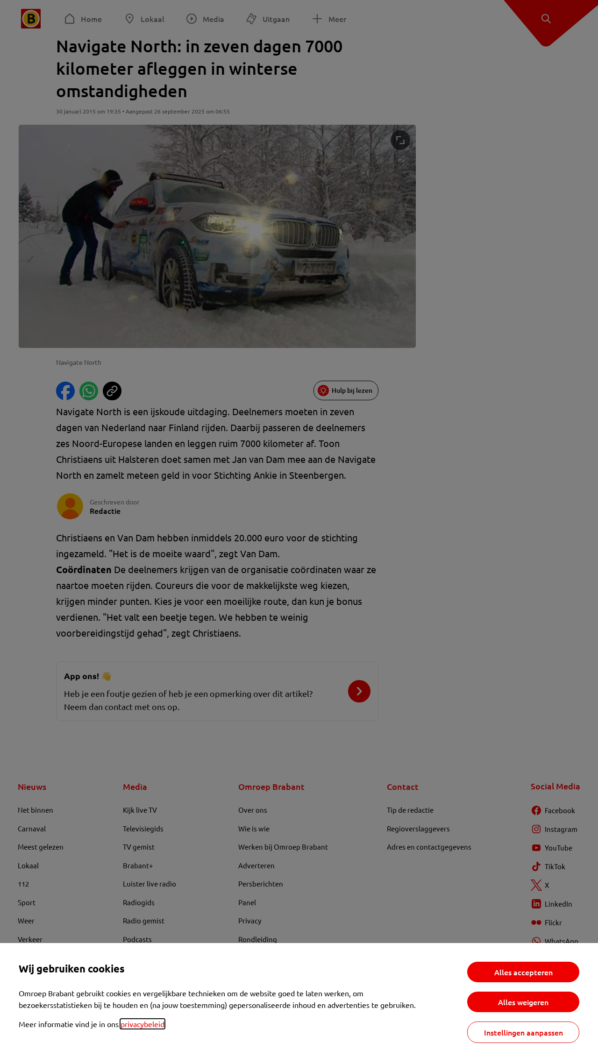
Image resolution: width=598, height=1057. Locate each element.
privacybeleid (142, 1024)
